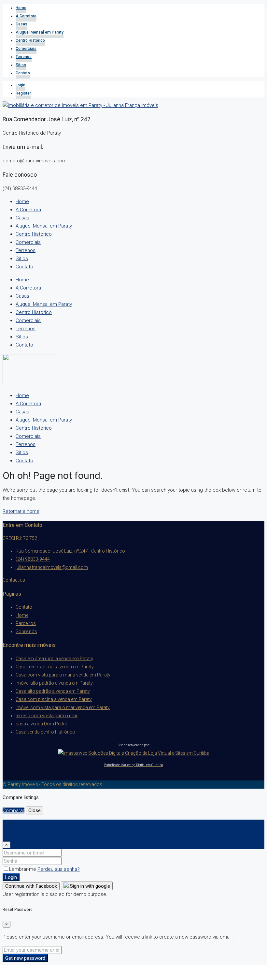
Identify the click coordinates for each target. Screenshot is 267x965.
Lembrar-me (23, 869)
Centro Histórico (30, 40)
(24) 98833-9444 (33, 559)
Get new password (25, 958)
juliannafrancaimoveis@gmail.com (52, 567)
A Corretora (26, 16)
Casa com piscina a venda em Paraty (54, 699)
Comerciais (26, 48)
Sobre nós (26, 631)
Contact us (14, 580)
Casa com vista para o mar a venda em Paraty (63, 674)
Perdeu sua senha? (58, 869)
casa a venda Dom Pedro (41, 723)
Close (34, 810)
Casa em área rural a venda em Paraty (54, 658)
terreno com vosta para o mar (46, 715)
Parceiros (26, 623)
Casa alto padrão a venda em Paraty (53, 691)
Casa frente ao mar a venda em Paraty (55, 666)
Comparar (13, 810)
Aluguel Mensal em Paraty (39, 32)
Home (21, 8)
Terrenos (24, 56)
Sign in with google (89, 886)
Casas (21, 24)
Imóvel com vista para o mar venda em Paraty (63, 707)
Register (23, 93)
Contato (23, 73)
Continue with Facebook (31, 886)
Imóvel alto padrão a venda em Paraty (54, 683)
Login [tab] (22, 823)
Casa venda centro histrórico (45, 732)
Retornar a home (21, 511)
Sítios (21, 65)
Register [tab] (25, 832)
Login (20, 85)
